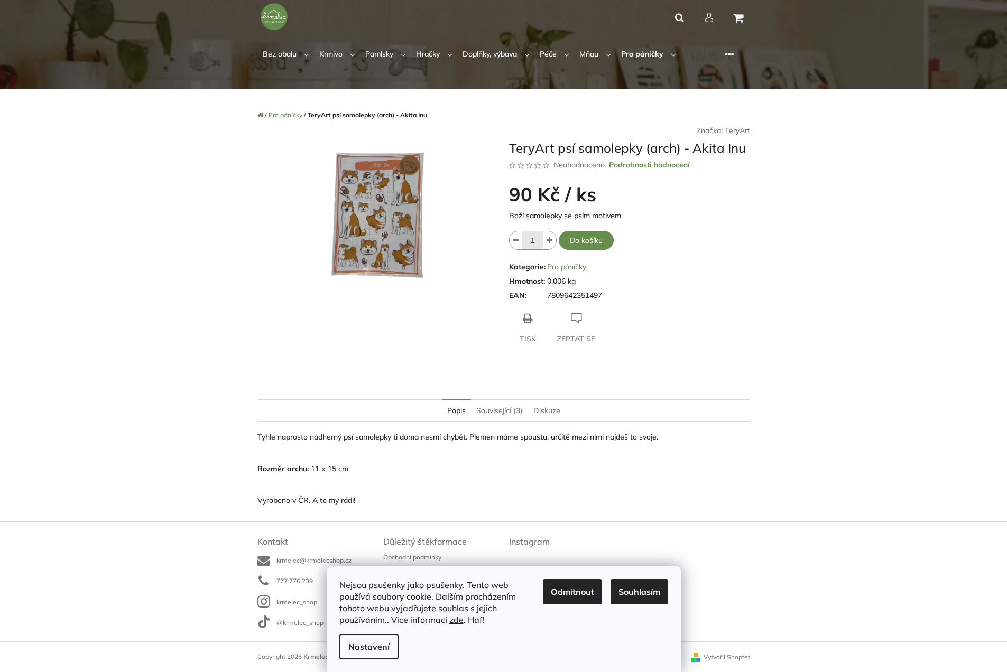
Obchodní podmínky (412, 557)
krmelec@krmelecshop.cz (314, 560)
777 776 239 (294, 581)
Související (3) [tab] (499, 410)
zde (456, 619)
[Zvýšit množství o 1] (549, 240)
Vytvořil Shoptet (727, 657)
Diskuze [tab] (546, 410)
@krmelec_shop (300, 623)
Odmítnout (572, 591)
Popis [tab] (456, 410)
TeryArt (737, 130)
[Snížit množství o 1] (516, 240)
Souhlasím (639, 591)
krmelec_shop (296, 602)
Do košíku (586, 240)
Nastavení (369, 646)
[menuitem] (285, 54)
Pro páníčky (566, 267)
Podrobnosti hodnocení (649, 165)
